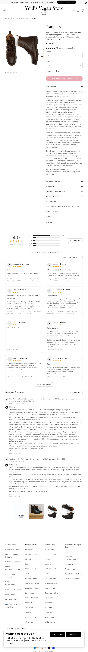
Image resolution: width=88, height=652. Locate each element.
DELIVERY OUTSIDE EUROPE (66, 2)
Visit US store (57, 634)
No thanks (73, 634)
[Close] (70, 304)
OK (44, 344)
